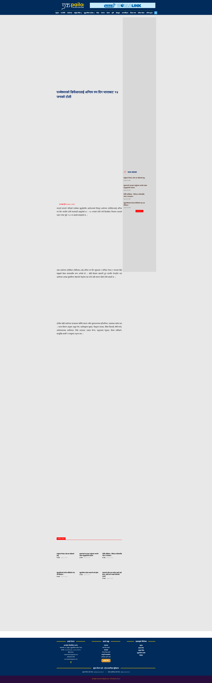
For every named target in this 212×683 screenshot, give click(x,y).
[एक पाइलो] (58, 204)
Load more (138, 211)
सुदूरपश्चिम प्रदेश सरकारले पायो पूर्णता (89, 572)
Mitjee (118, 678)
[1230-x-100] (122, 9)
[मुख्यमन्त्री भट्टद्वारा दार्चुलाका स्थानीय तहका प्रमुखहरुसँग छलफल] (89, 547)
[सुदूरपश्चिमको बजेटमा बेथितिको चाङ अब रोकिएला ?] (66, 566)
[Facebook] (155, 12)
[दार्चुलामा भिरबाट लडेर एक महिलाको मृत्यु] (66, 547)
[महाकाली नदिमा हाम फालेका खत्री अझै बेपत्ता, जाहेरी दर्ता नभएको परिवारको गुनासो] (112, 566)
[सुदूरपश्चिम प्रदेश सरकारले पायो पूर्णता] (89, 566)
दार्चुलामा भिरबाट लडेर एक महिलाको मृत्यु (134, 178)
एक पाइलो (61, 204)
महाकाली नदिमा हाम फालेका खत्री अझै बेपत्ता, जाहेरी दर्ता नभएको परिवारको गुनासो (112, 574)
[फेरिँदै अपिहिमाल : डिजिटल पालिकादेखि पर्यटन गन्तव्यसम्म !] (112, 547)
